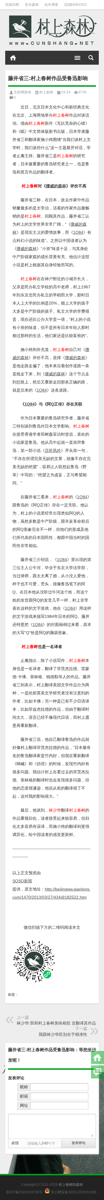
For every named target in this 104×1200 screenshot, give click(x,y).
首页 (13, 58)
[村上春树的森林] (52, 30)
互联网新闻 (22, 92)
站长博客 (51, 5)
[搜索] (91, 58)
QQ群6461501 (75, 5)
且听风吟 (53, 450)
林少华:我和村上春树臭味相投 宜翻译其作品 (56, 1023)
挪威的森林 (56, 186)
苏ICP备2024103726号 (24, 1192)
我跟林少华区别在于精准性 (63, 1034)
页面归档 (12, 5)
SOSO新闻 (22, 881)
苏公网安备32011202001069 (73, 1192)
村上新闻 (46, 92)
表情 (15, 1143)
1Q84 (78, 232)
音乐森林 (32, 5)
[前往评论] (97, 1071)
